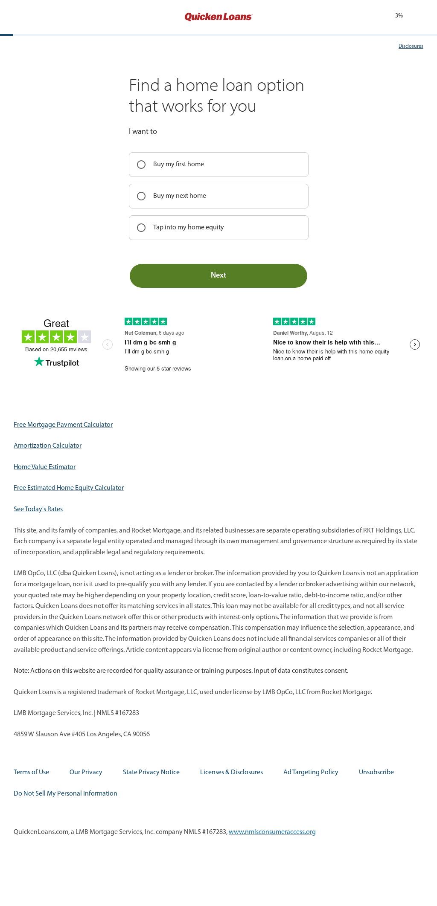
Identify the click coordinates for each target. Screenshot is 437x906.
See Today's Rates (38, 509)
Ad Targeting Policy (310, 772)
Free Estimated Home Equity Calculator (69, 488)
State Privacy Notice (151, 772)
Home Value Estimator (45, 467)
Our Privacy (86, 772)
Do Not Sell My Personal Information (65, 793)
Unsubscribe (376, 772)
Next (218, 276)
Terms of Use (31, 772)
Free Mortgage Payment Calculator (63, 425)
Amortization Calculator (48, 446)
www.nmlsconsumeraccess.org (272, 832)
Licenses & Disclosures (231, 772)
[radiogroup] (219, 196)
